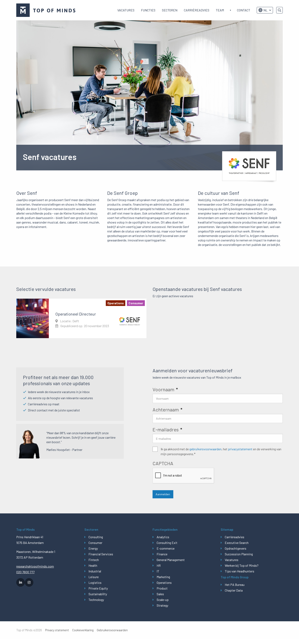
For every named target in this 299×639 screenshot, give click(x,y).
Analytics (163, 537)
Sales (160, 594)
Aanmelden (163, 494)
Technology (96, 600)
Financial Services (100, 554)
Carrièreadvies (196, 10)
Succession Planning (239, 554)
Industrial (94, 571)
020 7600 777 (25, 572)
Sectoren (169, 10)
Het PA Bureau (234, 584)
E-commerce (166, 548)
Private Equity (98, 588)
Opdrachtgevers (235, 548)
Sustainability (97, 594)
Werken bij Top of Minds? (242, 565)
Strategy (162, 605)
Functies (148, 10)
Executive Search (237, 543)
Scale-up (163, 600)
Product (162, 588)
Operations (164, 582)
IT (158, 571)
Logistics (94, 582)
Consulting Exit (167, 543)
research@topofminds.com (35, 566)
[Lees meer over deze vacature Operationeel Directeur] (81, 318)
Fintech (93, 560)
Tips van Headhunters (239, 571)
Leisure (93, 577)
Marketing (163, 577)
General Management (171, 560)
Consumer (95, 543)
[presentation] (183, 476)
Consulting (95, 537)
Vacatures (125, 10)
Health (92, 565)
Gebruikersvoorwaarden (112, 630)
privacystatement (240, 449)
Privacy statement (57, 630)
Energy (93, 548)
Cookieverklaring (83, 630)
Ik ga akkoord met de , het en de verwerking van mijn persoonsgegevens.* (221, 451)
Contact (243, 10)
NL (265, 10)
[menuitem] (126, 10)
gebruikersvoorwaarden (205, 449)
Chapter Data (234, 590)
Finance (162, 554)
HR (159, 565)
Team (220, 10)
